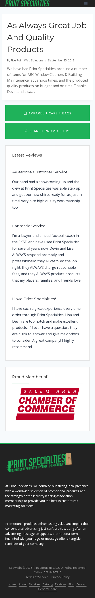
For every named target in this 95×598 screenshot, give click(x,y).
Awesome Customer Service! (40, 172)
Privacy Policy (60, 577)
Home (13, 584)
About (23, 584)
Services (34, 584)
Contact (81, 584)
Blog (71, 584)
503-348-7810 (52, 572)
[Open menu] (86, 3)
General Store (47, 589)
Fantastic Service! (29, 226)
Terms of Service (37, 577)
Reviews (60, 584)
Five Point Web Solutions (27, 60)
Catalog (48, 584)
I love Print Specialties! (34, 298)
